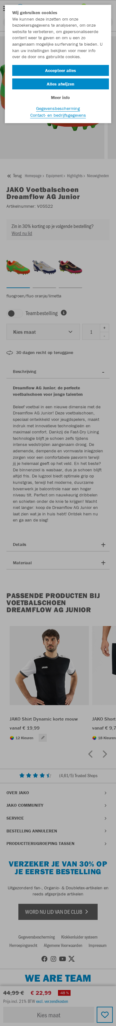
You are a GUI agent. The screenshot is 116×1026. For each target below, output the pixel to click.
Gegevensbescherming (58, 108)
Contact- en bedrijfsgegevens (58, 115)
